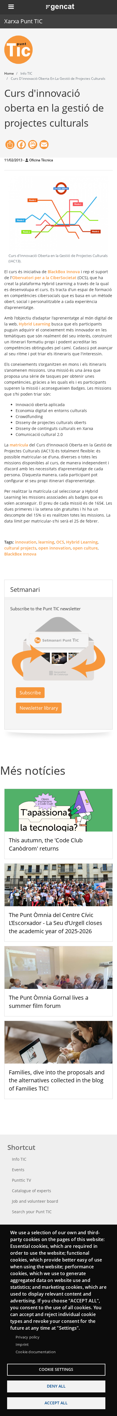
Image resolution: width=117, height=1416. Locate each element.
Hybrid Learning (34, 324)
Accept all (56, 1402)
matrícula (19, 445)
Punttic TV (21, 1180)
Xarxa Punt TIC (23, 21)
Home (9, 73)
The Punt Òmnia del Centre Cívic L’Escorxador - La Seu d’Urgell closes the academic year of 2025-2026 (55, 923)
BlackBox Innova (63, 271)
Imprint (22, 1344)
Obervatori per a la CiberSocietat (44, 277)
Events (18, 1169)
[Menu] (11, 7)
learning (46, 542)
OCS (60, 542)
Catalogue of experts (31, 1190)
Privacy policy (27, 1337)
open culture (85, 548)
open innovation (54, 548)
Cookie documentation (36, 1351)
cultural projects (20, 548)
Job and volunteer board (35, 1201)
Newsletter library (39, 708)
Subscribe (30, 693)
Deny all (56, 1386)
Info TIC (19, 1159)
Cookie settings (56, 1369)
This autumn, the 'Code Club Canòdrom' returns (46, 844)
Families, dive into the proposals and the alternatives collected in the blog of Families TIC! (57, 1080)
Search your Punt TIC (32, 1211)
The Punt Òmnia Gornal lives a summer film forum (48, 1002)
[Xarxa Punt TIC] (20, 49)
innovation (25, 542)
